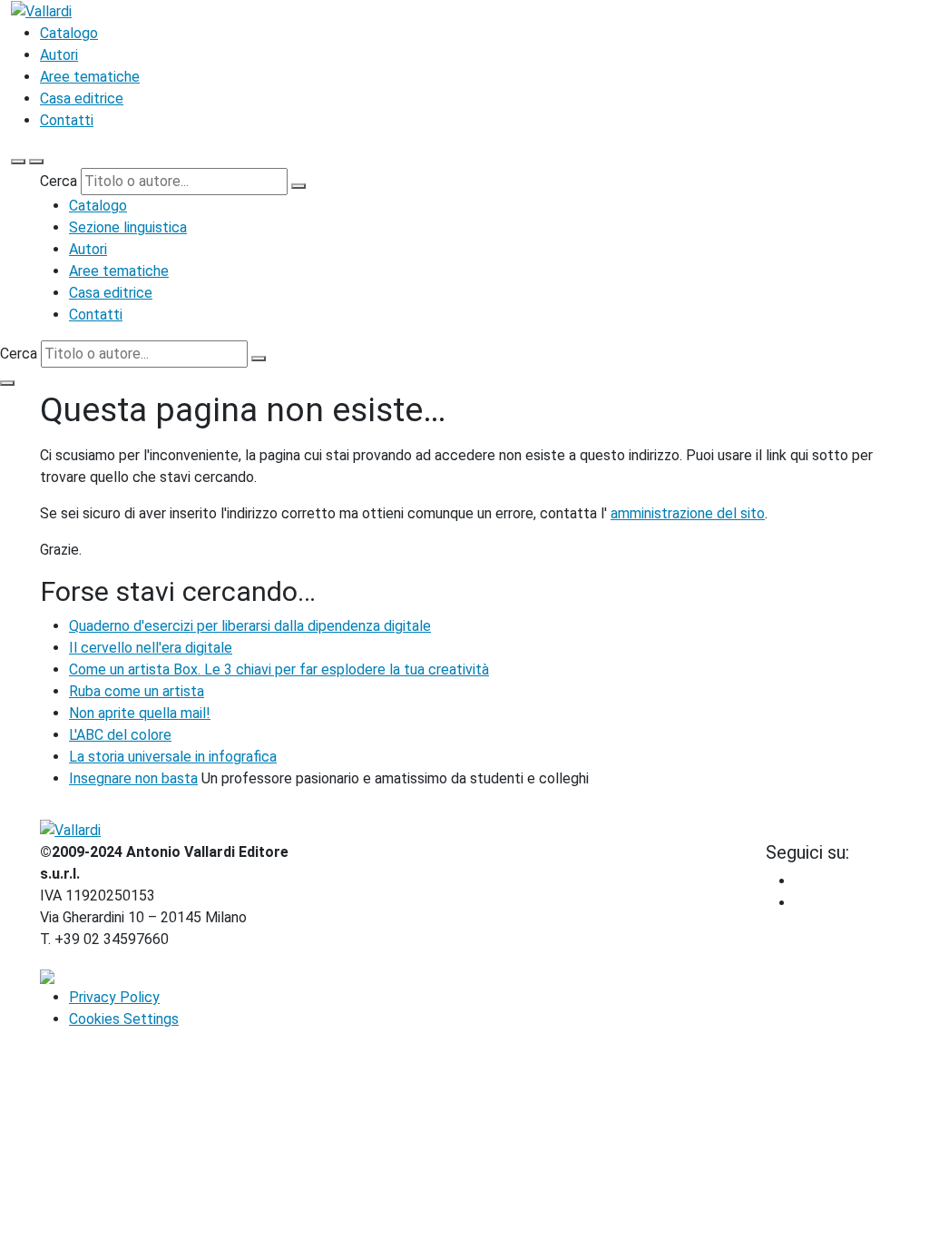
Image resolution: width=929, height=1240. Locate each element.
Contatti (66, 120)
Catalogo (69, 33)
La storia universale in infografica (173, 756)
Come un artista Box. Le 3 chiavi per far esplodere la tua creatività (279, 669)
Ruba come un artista (136, 691)
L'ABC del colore (120, 734)
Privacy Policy (114, 997)
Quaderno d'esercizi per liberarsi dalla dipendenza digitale (250, 626)
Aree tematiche (90, 76)
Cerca (58, 181)
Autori (59, 55)
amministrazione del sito (688, 513)
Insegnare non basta (133, 778)
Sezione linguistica (128, 227)
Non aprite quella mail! (139, 713)
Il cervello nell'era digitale (150, 647)
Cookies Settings (124, 1019)
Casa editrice (81, 98)
